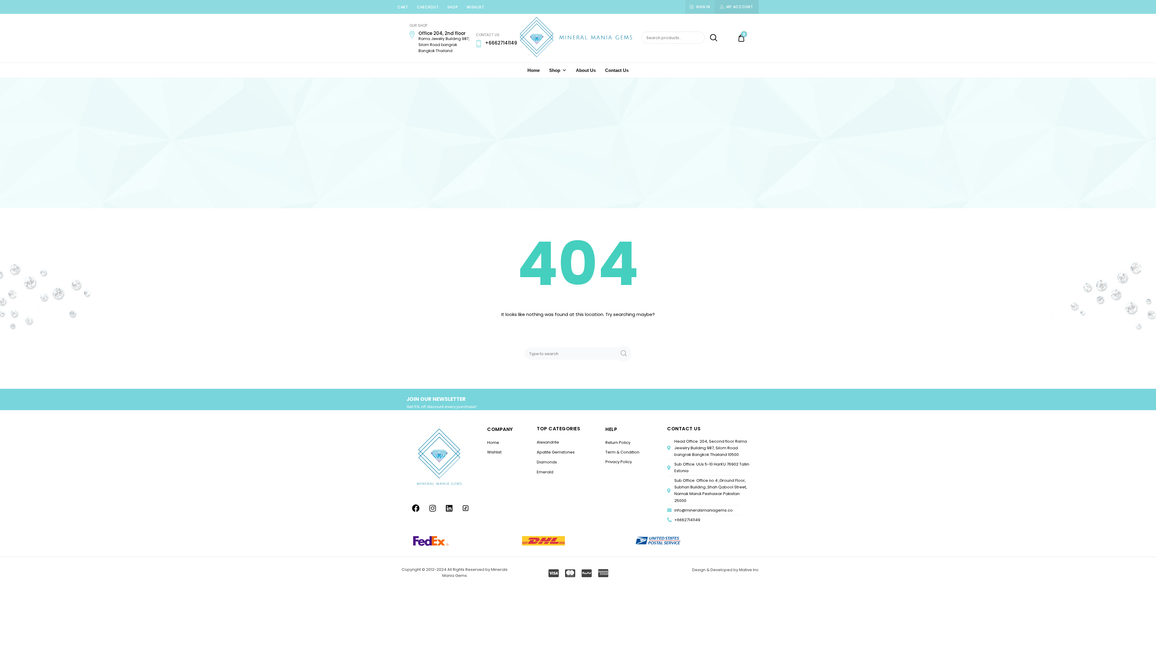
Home (533, 70)
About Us (586, 70)
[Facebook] (416, 507)
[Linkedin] (449, 507)
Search (711, 38)
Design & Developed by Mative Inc (725, 570)
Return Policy (617, 442)
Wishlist (475, 7)
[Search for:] (573, 353)
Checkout (428, 7)
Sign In (703, 6)
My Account (739, 6)
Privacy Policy (618, 462)
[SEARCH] (626, 353)
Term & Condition (622, 452)
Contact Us (617, 70)
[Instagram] (432, 507)
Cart (402, 7)
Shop (452, 7)
